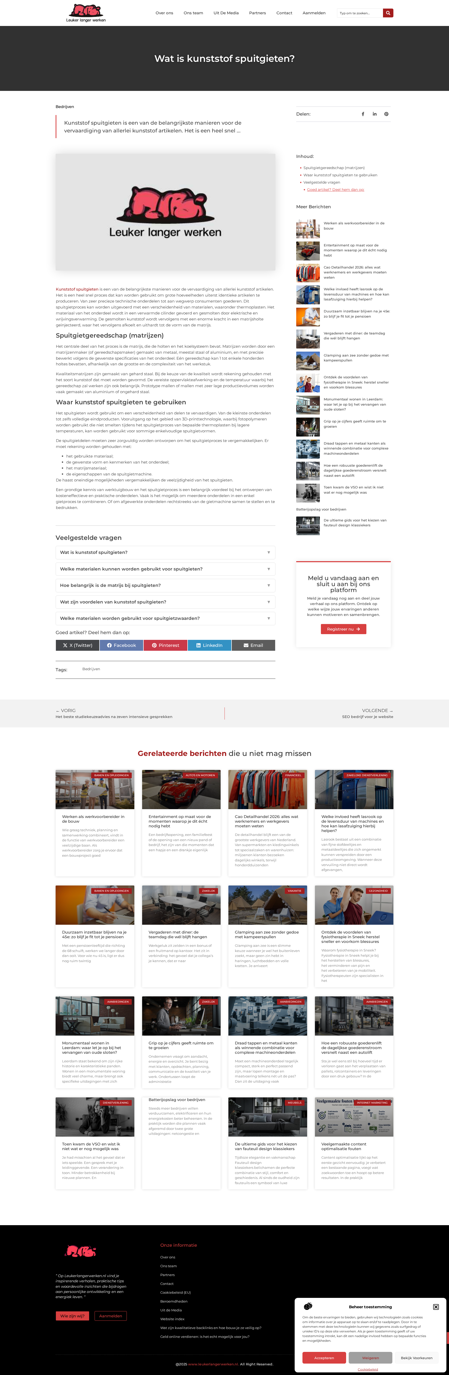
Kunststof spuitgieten (77, 289)
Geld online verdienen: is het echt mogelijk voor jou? (204, 1336)
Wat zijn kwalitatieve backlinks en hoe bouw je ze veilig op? (210, 1328)
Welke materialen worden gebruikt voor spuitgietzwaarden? (165, 618)
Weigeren (370, 1358)
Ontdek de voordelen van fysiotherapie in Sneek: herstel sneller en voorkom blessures (356, 382)
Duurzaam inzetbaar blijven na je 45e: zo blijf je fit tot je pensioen (94, 934)
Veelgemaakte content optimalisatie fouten (343, 1146)
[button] (436, 1307)
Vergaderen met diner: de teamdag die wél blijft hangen (178, 934)
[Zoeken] (388, 13)
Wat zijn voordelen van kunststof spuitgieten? (165, 602)
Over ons (164, 12)
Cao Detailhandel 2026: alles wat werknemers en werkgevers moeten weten (355, 272)
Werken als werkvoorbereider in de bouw (93, 819)
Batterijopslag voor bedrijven (321, 509)
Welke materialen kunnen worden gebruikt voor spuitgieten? (165, 569)
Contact (284, 12)
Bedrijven (65, 106)
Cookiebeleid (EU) (175, 1292)
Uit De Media (226, 12)
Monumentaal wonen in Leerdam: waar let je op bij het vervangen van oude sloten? (355, 404)
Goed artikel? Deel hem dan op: (335, 189)
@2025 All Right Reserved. (224, 1364)
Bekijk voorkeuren (417, 1358)
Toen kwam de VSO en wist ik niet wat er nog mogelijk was (91, 1146)
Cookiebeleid (368, 1369)
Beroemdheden (174, 1301)
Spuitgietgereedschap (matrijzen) (334, 167)
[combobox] (360, 13)
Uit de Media (171, 1310)
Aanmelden (314, 12)
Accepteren (324, 1358)
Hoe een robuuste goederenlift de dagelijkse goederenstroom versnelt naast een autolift (355, 470)
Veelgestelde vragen (321, 182)
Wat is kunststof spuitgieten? (165, 552)
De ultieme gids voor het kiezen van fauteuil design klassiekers (266, 1146)
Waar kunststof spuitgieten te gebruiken (340, 175)
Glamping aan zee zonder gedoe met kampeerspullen (267, 934)
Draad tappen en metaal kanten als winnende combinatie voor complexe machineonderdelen (356, 448)
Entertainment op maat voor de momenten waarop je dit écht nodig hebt (355, 250)
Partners (257, 12)
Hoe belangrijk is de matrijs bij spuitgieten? (165, 585)
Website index (172, 1319)
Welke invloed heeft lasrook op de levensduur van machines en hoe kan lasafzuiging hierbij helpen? (356, 294)
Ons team (193, 12)
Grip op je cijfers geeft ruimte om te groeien (181, 1045)
